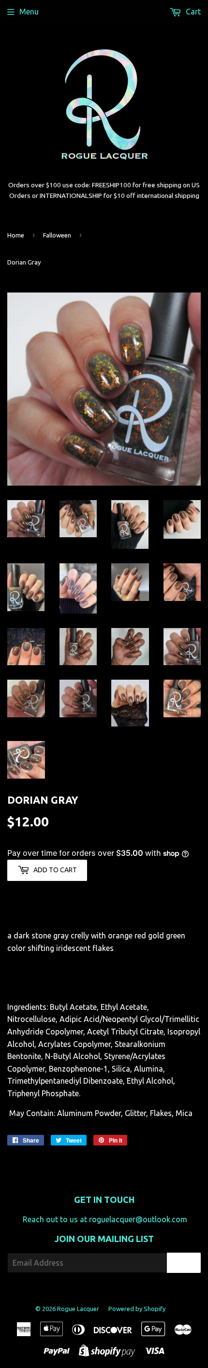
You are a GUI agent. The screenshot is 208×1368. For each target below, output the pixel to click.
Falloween (57, 235)
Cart (192, 11)
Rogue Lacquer (78, 1308)
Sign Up (183, 1263)
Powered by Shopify (136, 1308)
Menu (29, 11)
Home (15, 235)
